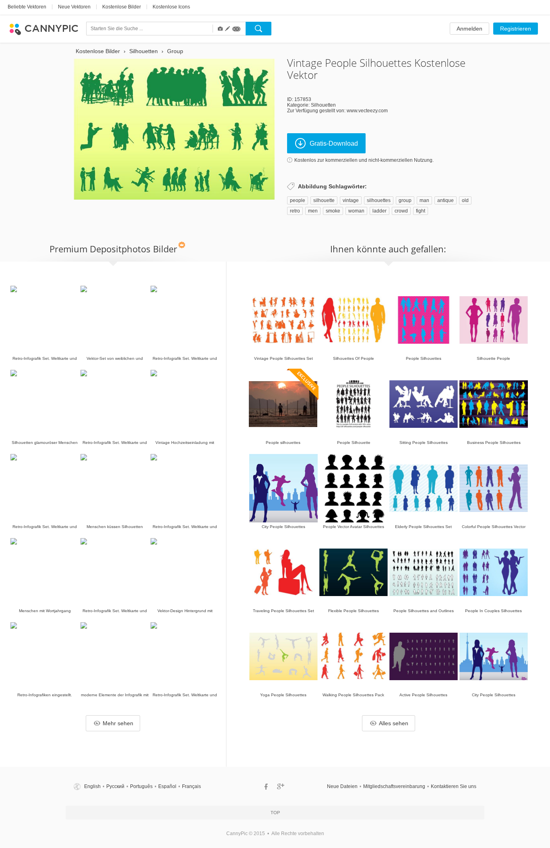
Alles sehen (393, 723)
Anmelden (469, 28)
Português (141, 786)
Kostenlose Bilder (121, 7)
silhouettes (379, 200)
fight (420, 211)
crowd (401, 211)
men (313, 211)
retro (295, 211)
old (465, 200)
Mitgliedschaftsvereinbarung (394, 786)
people (297, 200)
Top (275, 812)
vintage (351, 200)
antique (445, 200)
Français (191, 786)
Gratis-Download (334, 143)
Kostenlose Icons (171, 7)
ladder (379, 211)
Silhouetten (323, 105)
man (424, 200)
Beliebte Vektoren (27, 7)
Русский (115, 786)
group (405, 200)
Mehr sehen (118, 723)
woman (356, 211)
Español (167, 786)
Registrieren (515, 28)
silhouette (324, 200)
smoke (333, 211)
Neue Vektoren (74, 7)
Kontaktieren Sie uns (453, 786)
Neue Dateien (342, 786)
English (92, 786)
